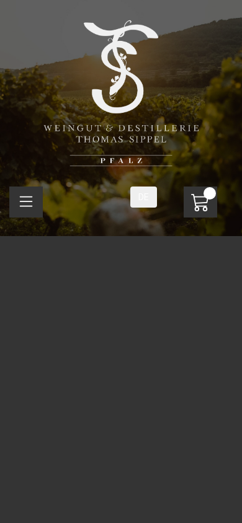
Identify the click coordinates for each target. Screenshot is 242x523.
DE (143, 197)
